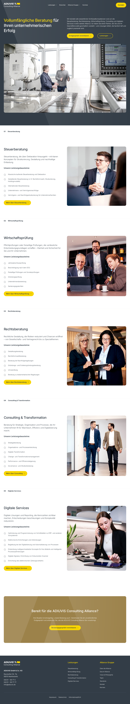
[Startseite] (12, 5)
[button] (52, 5)
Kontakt (121, 5)
